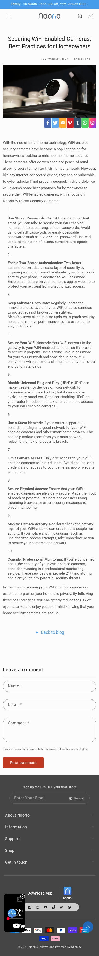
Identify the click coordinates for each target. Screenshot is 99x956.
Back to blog (52, 632)
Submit (79, 798)
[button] (8, 16)
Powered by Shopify (68, 947)
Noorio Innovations (41, 947)
